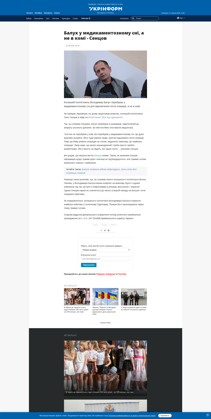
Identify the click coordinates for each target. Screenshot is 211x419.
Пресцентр (48, 13)
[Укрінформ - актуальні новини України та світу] (105, 8)
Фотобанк (38, 13)
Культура (66, 18)
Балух (96, 225)
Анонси (57, 13)
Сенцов (104, 225)
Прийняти (165, 416)
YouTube (122, 274)
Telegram (100, 274)
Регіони (55, 18)
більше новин (105, 323)
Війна (28, 18)
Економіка (38, 18)
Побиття (113, 225)
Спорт (75, 18)
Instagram (110, 274)
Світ (47, 18)
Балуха (98, 155)
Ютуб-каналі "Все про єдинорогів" (105, 117)
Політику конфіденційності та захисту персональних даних (132, 416)
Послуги (29, 13)
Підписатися (88, 265)
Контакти (124, 18)
